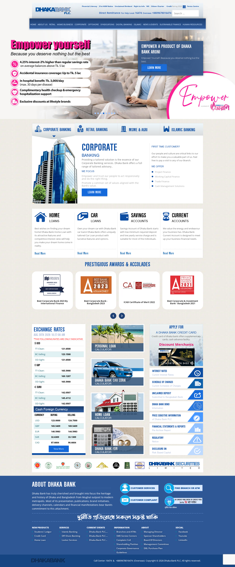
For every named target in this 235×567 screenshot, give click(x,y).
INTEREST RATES (159, 371)
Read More (40, 253)
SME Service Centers (126, 535)
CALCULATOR (103, 349)
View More (59, 448)
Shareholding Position (127, 544)
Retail (52, 24)
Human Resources (192, 24)
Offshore (93, 24)
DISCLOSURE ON (159, 449)
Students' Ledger (42, 531)
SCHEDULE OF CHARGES (162, 382)
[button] (113, 316)
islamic (137, 24)
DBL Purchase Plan (153, 548)
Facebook (183, 531)
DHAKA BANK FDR (106, 449)
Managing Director (153, 531)
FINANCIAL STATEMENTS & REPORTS (168, 426)
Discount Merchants (176, 344)
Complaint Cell (123, 540)
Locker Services (69, 540)
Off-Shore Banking (71, 535)
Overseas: (157, 12)
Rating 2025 (174, 6)
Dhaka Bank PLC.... (98, 535)
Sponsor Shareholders (155, 535)
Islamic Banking (69, 531)
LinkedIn (182, 540)
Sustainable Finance (170, 24)
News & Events (150, 24)
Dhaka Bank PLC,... (98, 531)
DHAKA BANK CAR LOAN (110, 380)
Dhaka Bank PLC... (98, 540)
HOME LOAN (102, 414)
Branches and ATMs (126, 531)
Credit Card (40, 535)
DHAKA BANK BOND (160, 404)
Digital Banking (124, 24)
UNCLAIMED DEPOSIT (161, 393)
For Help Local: (131, 12)
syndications (107, 24)
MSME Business (65, 24)
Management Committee (156, 544)
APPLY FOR (176, 327)
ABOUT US (42, 24)
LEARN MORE (94, 192)
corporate (80, 24)
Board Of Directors (153, 540)
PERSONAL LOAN (105, 346)
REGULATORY (157, 438)
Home (33, 24)
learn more (154, 68)
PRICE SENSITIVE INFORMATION (166, 415)
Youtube (182, 535)
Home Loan (40, 540)
